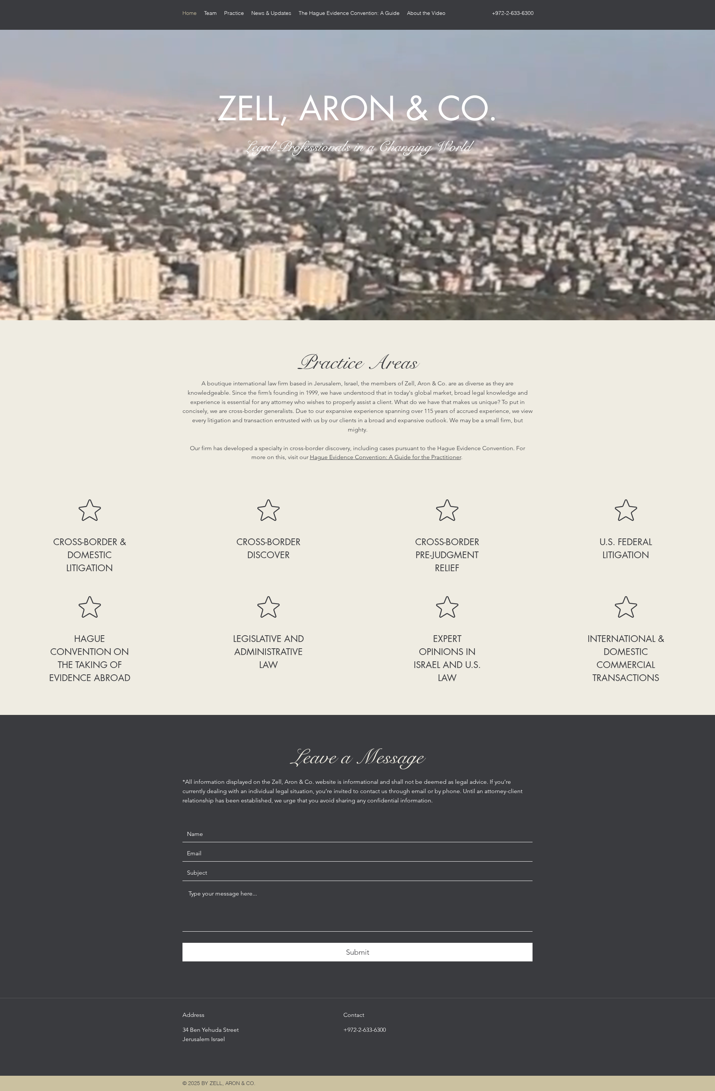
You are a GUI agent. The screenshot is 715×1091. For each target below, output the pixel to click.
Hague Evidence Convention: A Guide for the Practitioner (385, 457)
